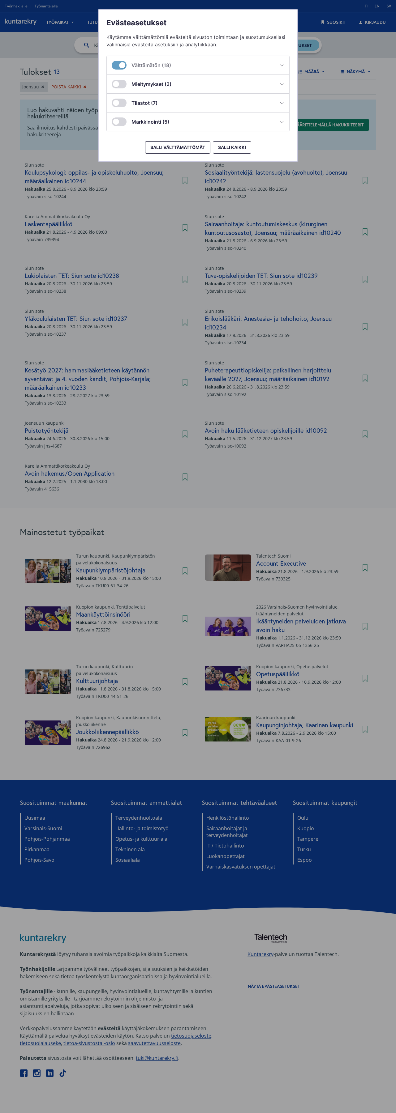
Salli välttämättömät (177, 147)
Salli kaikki (232, 147)
